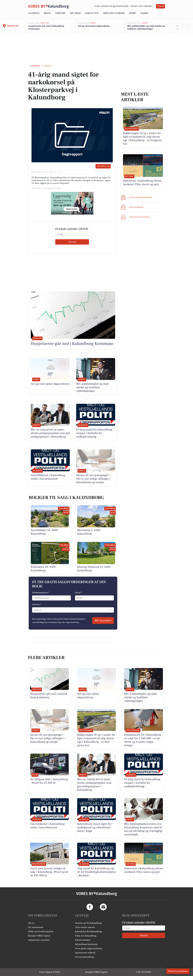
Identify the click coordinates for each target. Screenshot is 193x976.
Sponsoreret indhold (85, 952)
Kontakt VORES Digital (39, 935)
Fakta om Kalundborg (85, 935)
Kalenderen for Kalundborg (88, 931)
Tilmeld (160, 6)
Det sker (75, 13)
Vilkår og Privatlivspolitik (40, 931)
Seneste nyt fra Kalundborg (88, 923)
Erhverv (60, 13)
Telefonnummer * (40, 592)
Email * (78, 592)
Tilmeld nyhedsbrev (178, 971)
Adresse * (36, 604)
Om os (31, 923)
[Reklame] (72, 203)
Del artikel (101, 166)
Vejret (144, 13)
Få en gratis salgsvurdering (88, 948)
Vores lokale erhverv (85, 927)
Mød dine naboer (113, 13)
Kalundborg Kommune (86, 944)
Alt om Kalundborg (84, 957)
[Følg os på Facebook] (89, 907)
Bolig (47, 13)
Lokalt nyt (92, 13)
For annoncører (35, 927)
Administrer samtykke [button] (39, 940)
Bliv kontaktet (103, 620)
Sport (132, 13)
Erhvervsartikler (83, 940)
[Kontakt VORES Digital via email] (103, 907)
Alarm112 (33, 13)
